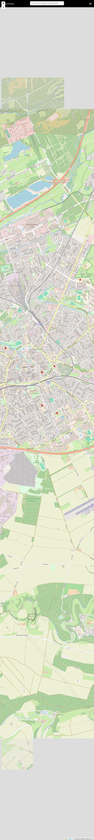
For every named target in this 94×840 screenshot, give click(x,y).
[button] (3, 3)
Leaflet (69, 839)
